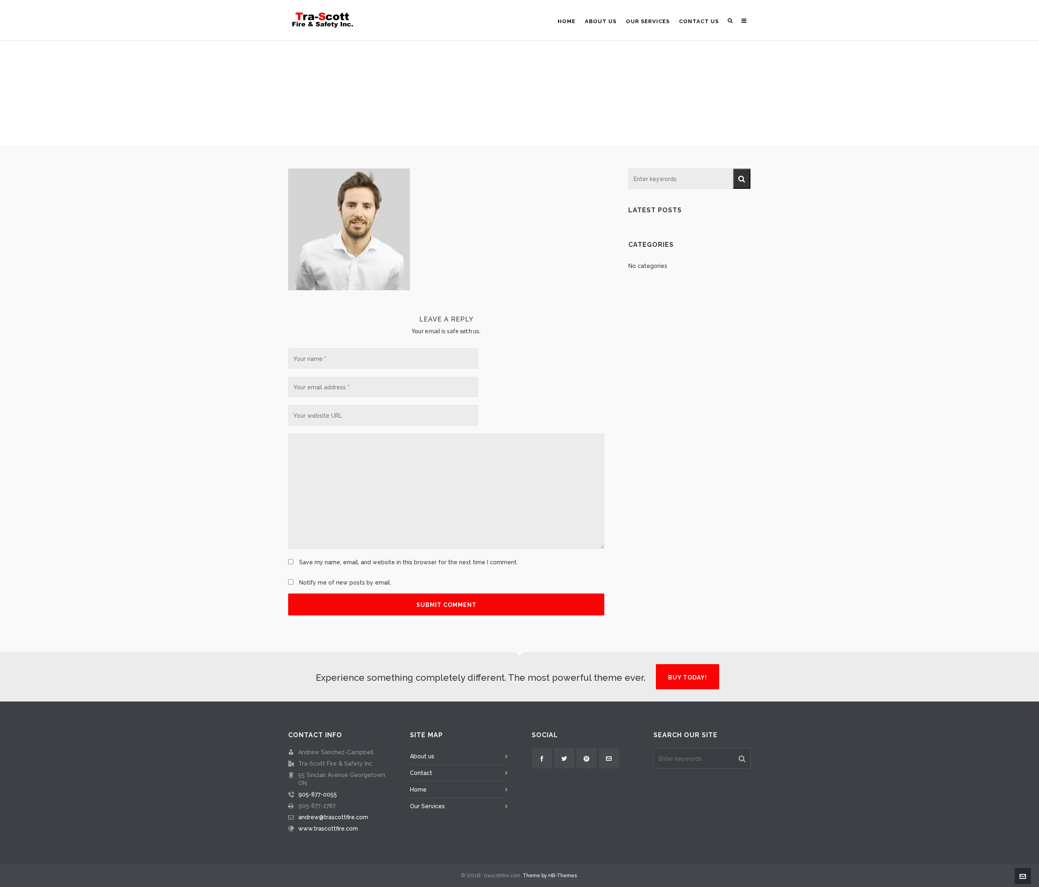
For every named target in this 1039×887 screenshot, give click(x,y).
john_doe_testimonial (500, 122)
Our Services (427, 806)
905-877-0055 (317, 794)
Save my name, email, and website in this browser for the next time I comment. (408, 562)
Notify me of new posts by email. (345, 582)
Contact (421, 773)
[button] (741, 178)
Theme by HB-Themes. (550, 875)
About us (422, 756)
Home (457, 122)
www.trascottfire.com (328, 828)
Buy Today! (687, 677)
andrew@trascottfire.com (333, 817)
